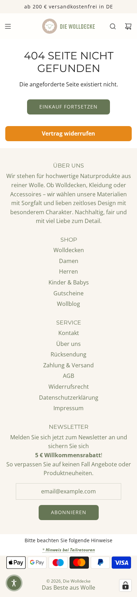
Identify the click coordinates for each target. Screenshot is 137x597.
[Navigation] (7, 26)
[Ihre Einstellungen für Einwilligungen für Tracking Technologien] (125, 585)
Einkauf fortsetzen (68, 106)
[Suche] (112, 26)
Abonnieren (68, 512)
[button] (14, 583)
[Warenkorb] (128, 26)
